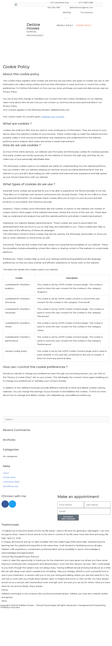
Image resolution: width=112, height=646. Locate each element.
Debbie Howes (33, 26)
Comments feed (11, 482)
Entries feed (9, 477)
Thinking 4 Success (10, 607)
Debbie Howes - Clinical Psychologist (38, 605)
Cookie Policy (84, 25)
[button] (65, 18)
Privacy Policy (65, 25)
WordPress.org (10, 486)
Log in (6, 473)
